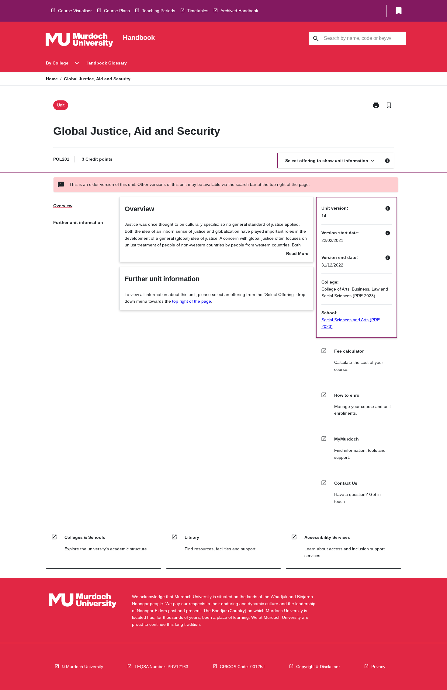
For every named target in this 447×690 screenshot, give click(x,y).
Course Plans (117, 10)
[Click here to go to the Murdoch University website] (79, 41)
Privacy (378, 666)
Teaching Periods (158, 10)
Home (52, 78)
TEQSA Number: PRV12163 (161, 666)
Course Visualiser (75, 10)
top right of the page (191, 301)
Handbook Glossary (106, 63)
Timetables (197, 10)
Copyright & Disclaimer (318, 666)
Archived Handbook (239, 10)
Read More (297, 254)
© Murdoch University (82, 666)
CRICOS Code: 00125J (242, 666)
